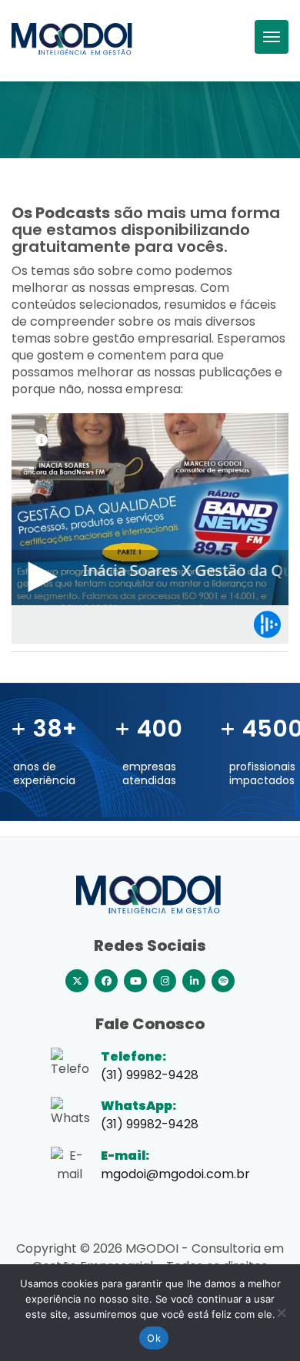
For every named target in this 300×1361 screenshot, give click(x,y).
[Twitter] (76, 980)
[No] (280, 1312)
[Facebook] (106, 980)
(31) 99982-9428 (149, 1124)
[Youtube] (135, 980)
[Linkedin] (193, 980)
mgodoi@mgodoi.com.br (175, 1174)
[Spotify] (223, 980)
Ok (154, 1338)
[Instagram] (164, 980)
